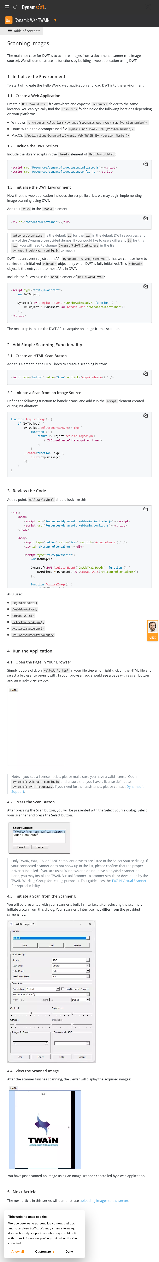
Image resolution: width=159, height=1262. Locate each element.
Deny (69, 1251)
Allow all (17, 1251)
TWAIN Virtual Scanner (129, 880)
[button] (152, 630)
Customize (43, 1251)
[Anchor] (67, 76)
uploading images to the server (104, 1200)
